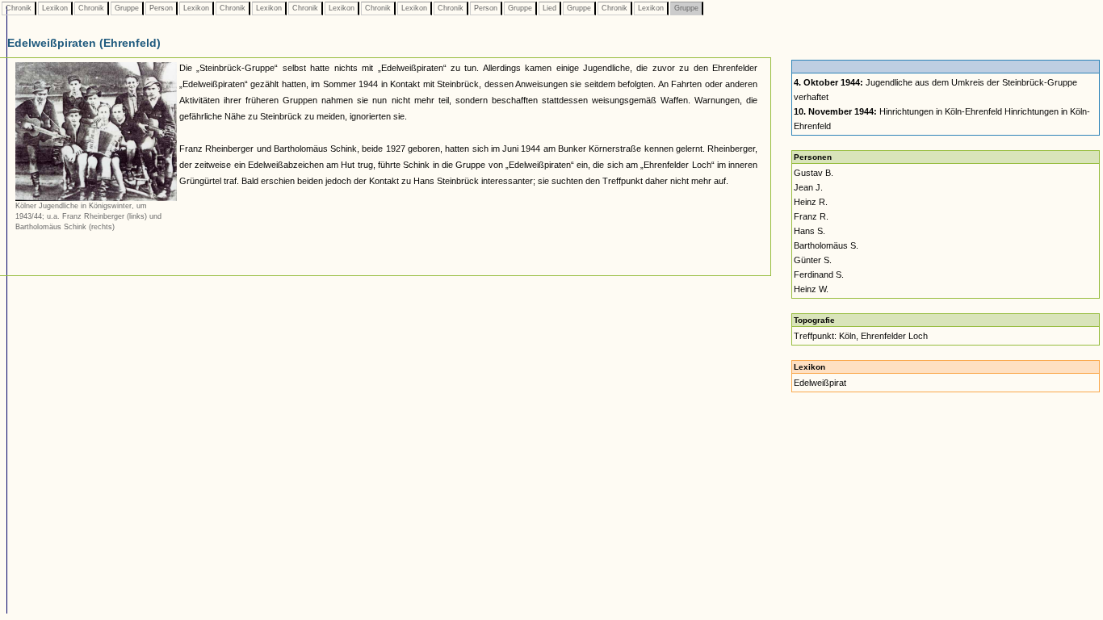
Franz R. (811, 216)
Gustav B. (813, 173)
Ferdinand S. (819, 274)
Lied (549, 8)
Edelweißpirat (820, 383)
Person (161, 8)
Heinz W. (811, 289)
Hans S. (809, 231)
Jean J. (808, 187)
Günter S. (813, 260)
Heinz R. (811, 202)
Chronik (18, 8)
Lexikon (55, 8)
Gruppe (126, 8)
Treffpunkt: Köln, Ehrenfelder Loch (861, 336)
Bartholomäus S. (826, 245)
